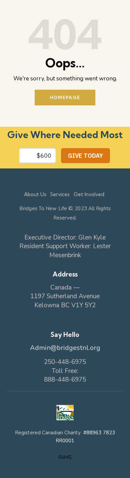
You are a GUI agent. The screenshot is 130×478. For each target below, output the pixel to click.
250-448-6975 (65, 362)
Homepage (65, 97)
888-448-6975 (65, 379)
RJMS (65, 457)
